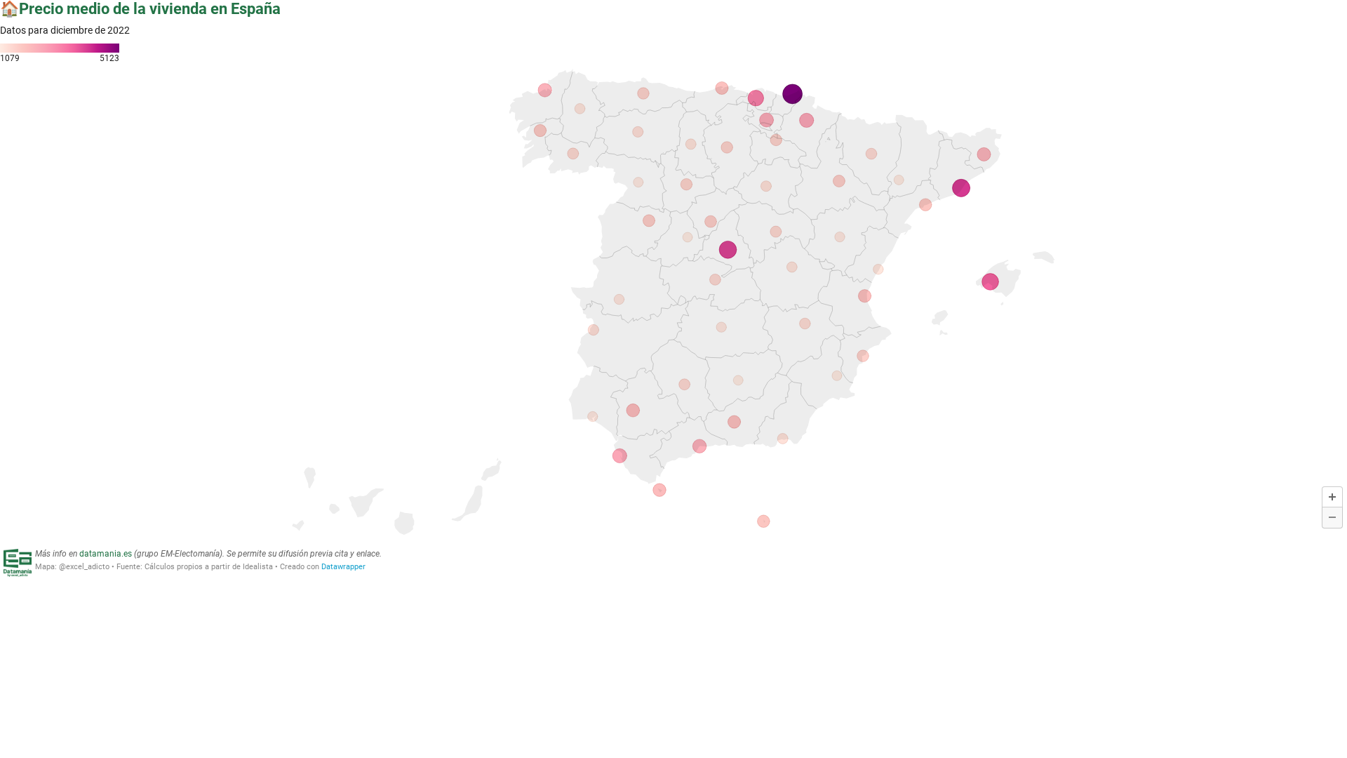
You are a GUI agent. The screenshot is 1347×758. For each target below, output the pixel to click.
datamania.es (105, 554)
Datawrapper (343, 566)
